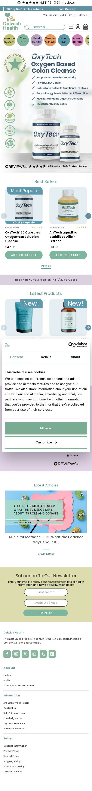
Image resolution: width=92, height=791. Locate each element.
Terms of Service (12, 771)
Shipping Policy (12, 761)
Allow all (46, 428)
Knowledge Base (12, 718)
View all (46, 266)
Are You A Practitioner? (16, 703)
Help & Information (14, 713)
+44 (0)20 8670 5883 (64, 279)
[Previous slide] (4, 216)
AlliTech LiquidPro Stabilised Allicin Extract (63, 236)
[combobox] (44, 27)
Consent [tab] (16, 357)
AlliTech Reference (13, 728)
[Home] (12, 21)
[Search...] (27, 27)
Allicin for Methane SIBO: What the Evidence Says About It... (46, 540)
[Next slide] (88, 216)
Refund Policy (11, 756)
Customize (44, 442)
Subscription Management (18, 685)
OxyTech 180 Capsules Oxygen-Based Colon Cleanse (22, 236)
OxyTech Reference (14, 723)
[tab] (44, 166)
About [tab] (75, 357)
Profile (6, 680)
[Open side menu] (71, 27)
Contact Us (9, 708)
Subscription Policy (13, 766)
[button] (86, 27)
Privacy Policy (11, 751)
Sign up (46, 613)
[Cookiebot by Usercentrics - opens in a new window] (68, 345)
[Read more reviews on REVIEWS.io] (66, 464)
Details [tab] (46, 357)
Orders (7, 675)
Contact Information (15, 746)
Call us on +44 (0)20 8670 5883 (66, 15)
